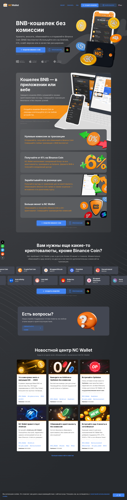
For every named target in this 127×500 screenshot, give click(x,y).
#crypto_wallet (86, 399)
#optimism (71, 399)
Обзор (62, 5)
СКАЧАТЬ (70, 5)
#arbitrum (62, 399)
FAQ (77, 5)
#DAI (42, 396)
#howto (61, 446)
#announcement (98, 399)
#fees (73, 446)
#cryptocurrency (33, 396)
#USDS (21, 399)
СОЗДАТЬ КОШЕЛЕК (91, 5)
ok (120, 495)
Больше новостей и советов (63, 455)
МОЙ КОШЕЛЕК (109, 5)
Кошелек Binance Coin (31, 50)
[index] (12, 5)
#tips (67, 446)
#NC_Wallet (22, 396)
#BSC (105, 446)
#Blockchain (86, 446)
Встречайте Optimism (91, 377)
